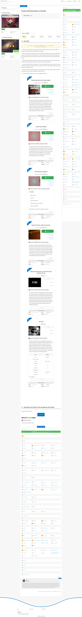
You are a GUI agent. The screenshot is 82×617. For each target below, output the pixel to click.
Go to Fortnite (41, 414)
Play (3, 29)
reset (58, 36)
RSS (28, 417)
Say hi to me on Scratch (50, 587)
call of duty (35, 117)
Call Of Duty (6, 3)
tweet (22, 417)
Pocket (25, 417)
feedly (30, 417)
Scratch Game (5, 31)
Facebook (33, 417)
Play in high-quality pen (49, 89)
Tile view (31, 33)
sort (24, 36)
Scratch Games (2, 3)
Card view (27, 33)
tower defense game (36, 312)
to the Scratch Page (50, 92)
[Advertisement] (41, 25)
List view (34, 33)
